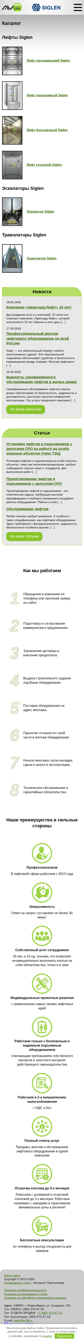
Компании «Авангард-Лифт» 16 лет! (39, 307)
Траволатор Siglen (41, 258)
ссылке (47, 1336)
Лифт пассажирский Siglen (48, 60)
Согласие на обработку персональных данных (35, 1297)
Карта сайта (12, 1275)
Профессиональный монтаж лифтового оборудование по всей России (37, 338)
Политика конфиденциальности (25, 1290)
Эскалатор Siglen (40, 211)
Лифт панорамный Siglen (47, 95)
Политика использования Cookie (26, 1294)
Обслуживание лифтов (27, 509)
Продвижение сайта (17, 1282)
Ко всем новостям (25, 409)
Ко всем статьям (24, 536)
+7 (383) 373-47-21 (49, 1312)
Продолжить (64, 1336)
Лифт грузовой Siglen (44, 165)
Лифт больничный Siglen (47, 130)
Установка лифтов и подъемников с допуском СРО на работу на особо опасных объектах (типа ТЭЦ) (39, 449)
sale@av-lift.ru (23, 1320)
